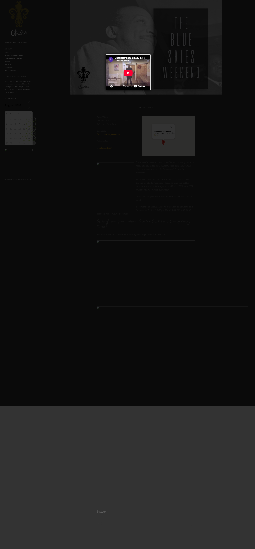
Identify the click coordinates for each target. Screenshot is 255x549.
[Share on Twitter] (112, 512)
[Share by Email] (122, 512)
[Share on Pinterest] (115, 512)
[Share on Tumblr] (119, 512)
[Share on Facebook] (109, 512)
